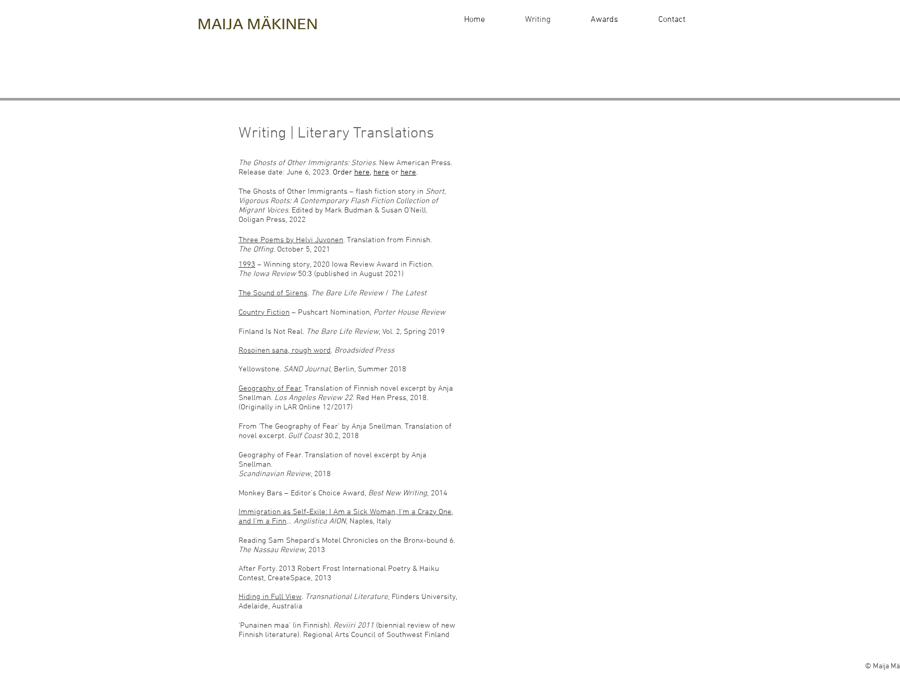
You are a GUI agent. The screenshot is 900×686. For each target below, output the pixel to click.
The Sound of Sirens (273, 293)
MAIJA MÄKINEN (257, 23)
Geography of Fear (270, 388)
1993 (247, 264)
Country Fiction (264, 312)
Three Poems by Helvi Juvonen (291, 240)
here (362, 172)
